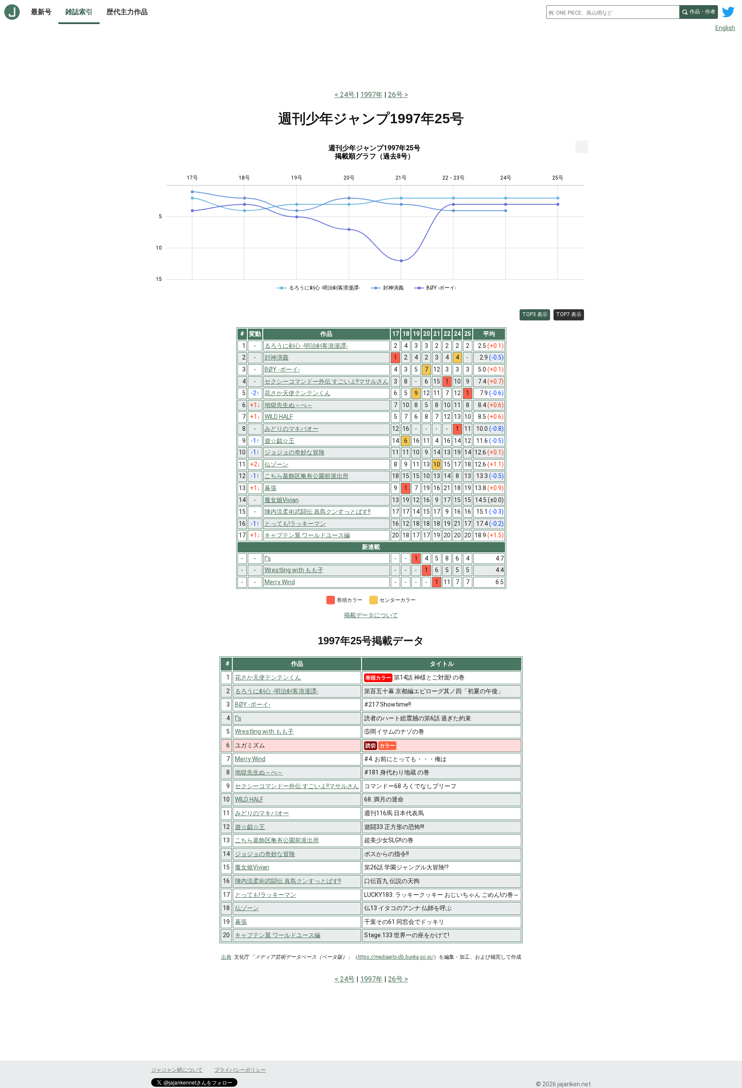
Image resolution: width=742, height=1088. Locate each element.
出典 (226, 957)
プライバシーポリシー (240, 1070)
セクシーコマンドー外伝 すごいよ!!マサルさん (297, 786)
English (725, 27)
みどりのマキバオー (262, 813)
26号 (395, 95)
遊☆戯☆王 (250, 826)
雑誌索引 (79, 12)
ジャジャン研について (177, 1070)
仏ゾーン (247, 908)
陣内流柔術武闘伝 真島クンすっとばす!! (288, 881)
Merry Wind (250, 759)
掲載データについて (371, 615)
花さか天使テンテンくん (268, 677)
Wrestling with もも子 (264, 731)
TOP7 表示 (568, 314)
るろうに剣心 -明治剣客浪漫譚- (277, 691)
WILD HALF (249, 799)
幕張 (241, 921)
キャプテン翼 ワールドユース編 (277, 935)
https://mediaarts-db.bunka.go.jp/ (396, 957)
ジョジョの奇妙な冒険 (265, 853)
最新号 (41, 12)
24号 (348, 95)
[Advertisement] (371, 59)
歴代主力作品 (127, 12)
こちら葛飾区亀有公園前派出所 (277, 840)
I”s (238, 718)
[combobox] (612, 12)
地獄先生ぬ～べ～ (259, 772)
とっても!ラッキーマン (265, 894)
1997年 (371, 95)
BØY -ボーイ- (253, 704)
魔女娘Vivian (252, 867)
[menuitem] (581, 146)
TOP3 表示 (534, 314)
